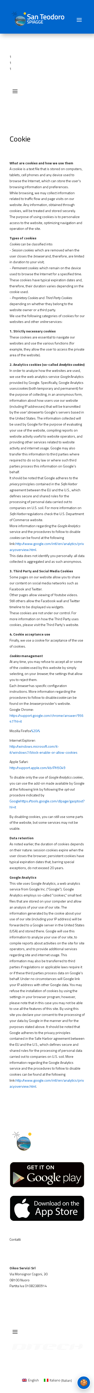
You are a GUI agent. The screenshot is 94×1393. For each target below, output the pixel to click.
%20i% (35, 730)
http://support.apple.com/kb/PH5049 (37, 767)
